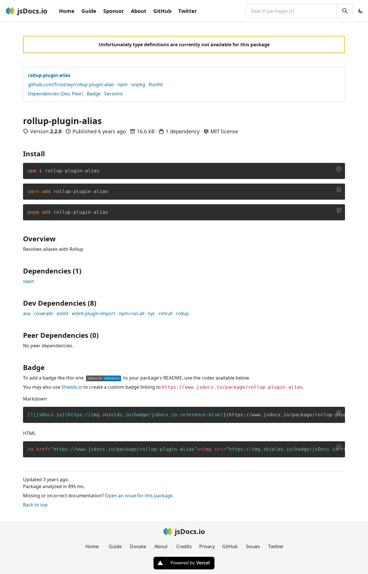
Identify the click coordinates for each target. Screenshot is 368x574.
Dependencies (43, 93)
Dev (66, 93)
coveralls (43, 313)
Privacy (207, 546)
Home (66, 10)
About (138, 10)
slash (28, 281)
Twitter (187, 10)
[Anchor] (48, 153)
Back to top (35, 505)
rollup (182, 313)
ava (26, 313)
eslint (62, 313)
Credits (184, 546)
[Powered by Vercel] (184, 563)
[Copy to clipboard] (339, 168)
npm (123, 84)
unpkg (138, 84)
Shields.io (72, 387)
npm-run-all (131, 313)
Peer (77, 93)
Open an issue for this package (138, 495)
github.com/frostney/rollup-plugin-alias (71, 84)
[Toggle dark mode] (360, 11)
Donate (138, 546)
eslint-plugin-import (93, 313)
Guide (88, 10)
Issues (253, 546)
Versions (113, 93)
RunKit (156, 84)
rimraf (165, 313)
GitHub (162, 10)
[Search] (345, 11)
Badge (94, 93)
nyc (151, 313)
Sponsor (113, 10)
